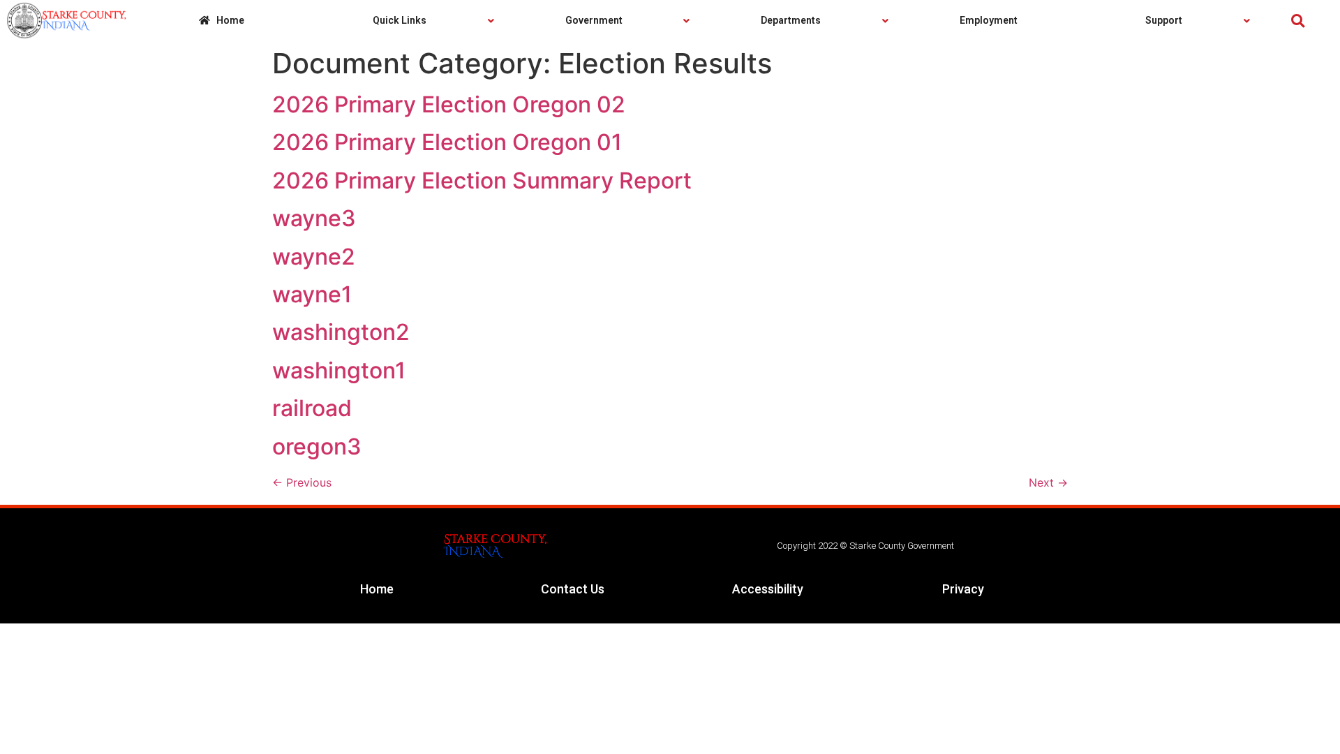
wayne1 (312, 294)
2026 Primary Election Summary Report (482, 180)
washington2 (341, 332)
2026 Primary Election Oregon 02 (448, 104)
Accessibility (767, 589)
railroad (312, 408)
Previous (302, 482)
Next (1048, 482)
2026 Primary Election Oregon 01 (447, 142)
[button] (1298, 20)
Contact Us (572, 589)
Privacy (963, 589)
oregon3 (317, 446)
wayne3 (314, 218)
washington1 (338, 370)
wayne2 (313, 256)
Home (377, 589)
